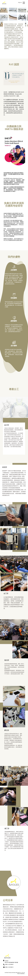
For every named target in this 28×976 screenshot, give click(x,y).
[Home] (4, 2)
